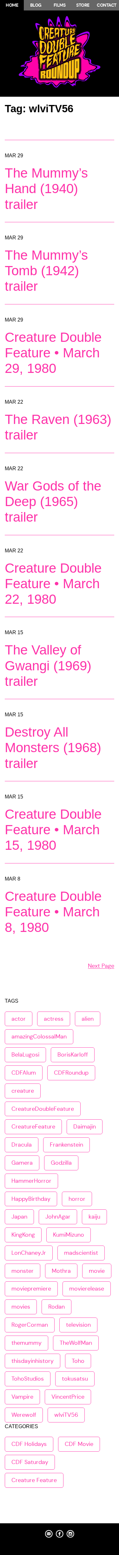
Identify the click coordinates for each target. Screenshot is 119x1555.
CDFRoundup (71, 1072)
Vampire (22, 1396)
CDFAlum (23, 1072)
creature (22, 1090)
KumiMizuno (68, 1234)
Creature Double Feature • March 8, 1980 (53, 912)
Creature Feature (34, 1480)
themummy (26, 1342)
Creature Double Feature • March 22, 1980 (53, 584)
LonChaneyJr (28, 1252)
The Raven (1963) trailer (58, 427)
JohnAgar (57, 1216)
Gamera (22, 1162)
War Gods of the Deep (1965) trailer (53, 501)
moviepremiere (31, 1288)
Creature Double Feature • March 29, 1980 (53, 353)
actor (18, 1018)
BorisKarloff (72, 1054)
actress (53, 1018)
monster (22, 1270)
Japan (19, 1216)
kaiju (94, 1216)
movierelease (86, 1288)
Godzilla (61, 1162)
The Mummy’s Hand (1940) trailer (46, 188)
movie (97, 1270)
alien (88, 1018)
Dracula (21, 1144)
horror (77, 1198)
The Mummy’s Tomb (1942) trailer (46, 271)
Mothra (61, 1270)
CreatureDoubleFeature (42, 1108)
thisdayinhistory (32, 1360)
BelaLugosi (25, 1054)
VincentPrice (67, 1396)
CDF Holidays (29, 1444)
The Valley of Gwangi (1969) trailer (48, 665)
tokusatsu (75, 1378)
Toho (78, 1360)
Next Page (101, 965)
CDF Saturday (29, 1462)
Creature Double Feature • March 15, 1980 (53, 830)
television (78, 1324)
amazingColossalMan (39, 1036)
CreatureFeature (33, 1126)
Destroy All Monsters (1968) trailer (53, 748)
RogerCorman (29, 1324)
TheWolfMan (76, 1342)
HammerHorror (31, 1180)
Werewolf (23, 1414)
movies (20, 1306)
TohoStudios (27, 1378)
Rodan (56, 1306)
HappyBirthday (30, 1198)
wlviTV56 (66, 1414)
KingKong (23, 1234)
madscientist (81, 1252)
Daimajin (84, 1126)
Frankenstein (66, 1144)
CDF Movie (79, 1444)
